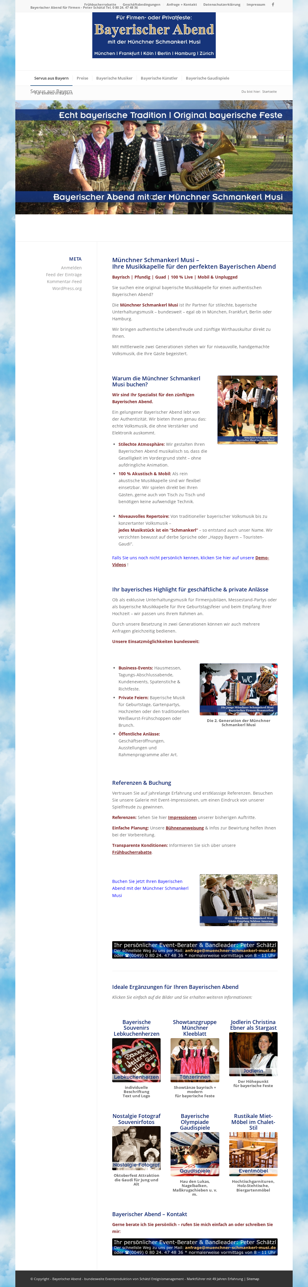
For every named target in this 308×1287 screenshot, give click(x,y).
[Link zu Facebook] (273, 4)
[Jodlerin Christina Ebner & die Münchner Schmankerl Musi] (253, 1054)
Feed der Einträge (64, 274)
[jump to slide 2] (156, 197)
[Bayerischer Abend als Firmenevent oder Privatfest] (154, 41)
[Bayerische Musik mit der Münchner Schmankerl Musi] (238, 689)
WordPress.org (67, 288)
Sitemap (253, 1278)
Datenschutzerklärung (221, 4)
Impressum (256, 4)
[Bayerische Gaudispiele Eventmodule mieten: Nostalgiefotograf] (136, 1148)
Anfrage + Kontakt (182, 4)
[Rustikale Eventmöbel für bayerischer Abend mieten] (253, 1154)
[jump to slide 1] (152, 197)
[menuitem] (100, 4)
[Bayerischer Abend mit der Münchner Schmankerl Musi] (247, 410)
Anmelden (71, 267)
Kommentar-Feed (64, 281)
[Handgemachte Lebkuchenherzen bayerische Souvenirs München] (136, 1060)
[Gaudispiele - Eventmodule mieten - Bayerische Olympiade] (195, 1154)
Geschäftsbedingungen (141, 4)
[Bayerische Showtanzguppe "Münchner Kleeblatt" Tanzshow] (195, 1060)
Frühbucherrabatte (100, 4)
